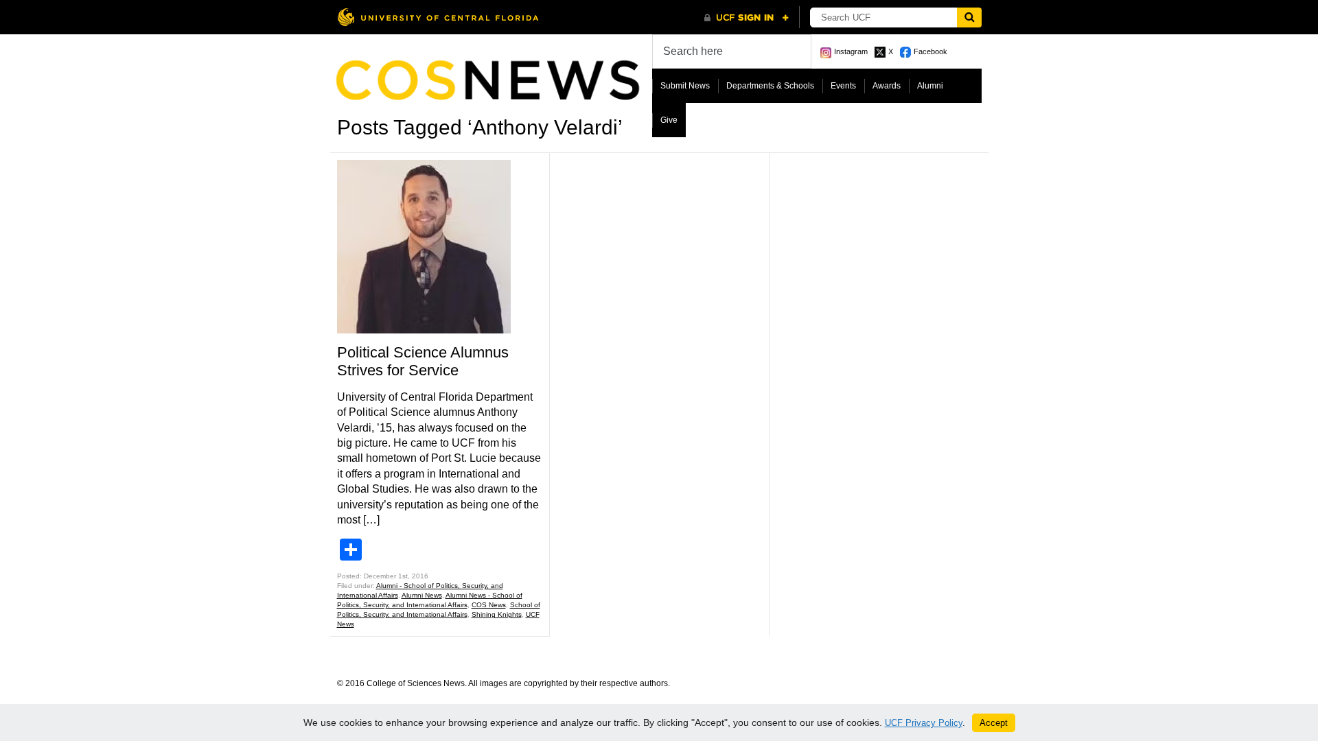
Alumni (930, 86)
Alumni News (422, 595)
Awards (886, 86)
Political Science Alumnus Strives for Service (423, 361)
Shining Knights (497, 614)
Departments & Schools (770, 86)
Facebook (930, 51)
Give (669, 120)
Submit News (685, 86)
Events (843, 86)
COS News (489, 605)
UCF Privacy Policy (923, 723)
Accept (994, 723)
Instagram (851, 51)
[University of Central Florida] (438, 16)
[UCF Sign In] (746, 18)
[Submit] (969, 17)
